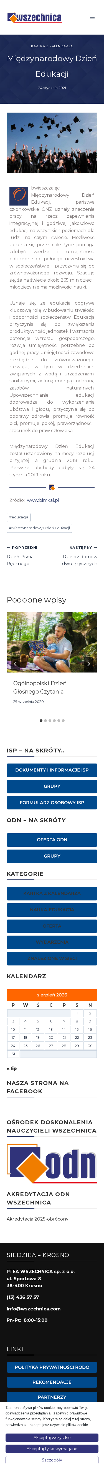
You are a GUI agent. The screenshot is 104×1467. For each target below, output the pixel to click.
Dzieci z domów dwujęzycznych (79, 556)
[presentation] (52, 642)
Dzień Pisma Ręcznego (22, 556)
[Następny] (88, 664)
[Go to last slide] (15, 664)
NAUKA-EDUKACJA (52, 909)
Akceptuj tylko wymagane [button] (52, 1448)
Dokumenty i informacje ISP (52, 770)
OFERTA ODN (52, 839)
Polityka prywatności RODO (52, 1367)
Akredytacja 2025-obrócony (38, 1219)
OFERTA (52, 926)
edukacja (18, 517)
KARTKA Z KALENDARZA (52, 46)
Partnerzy (52, 1397)
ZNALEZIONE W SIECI (52, 958)
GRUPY (52, 786)
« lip (12, 1068)
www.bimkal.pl (42, 500)
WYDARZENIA (52, 942)
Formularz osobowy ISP (52, 802)
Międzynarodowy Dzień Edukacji (39, 528)
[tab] (41, 720)
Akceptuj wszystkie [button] (52, 1437)
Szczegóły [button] (52, 1460)
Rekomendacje (52, 1382)
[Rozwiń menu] (92, 17)
